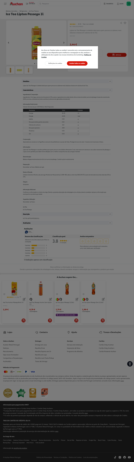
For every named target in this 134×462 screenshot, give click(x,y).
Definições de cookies (55, 63)
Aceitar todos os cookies (77, 63)
